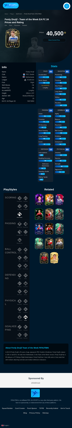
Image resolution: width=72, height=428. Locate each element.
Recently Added (52, 408)
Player (12, 14)
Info (6, 25)
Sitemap (45, 413)
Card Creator (20, 408)
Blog (25, 413)
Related (24, 25)
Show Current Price (54, 40)
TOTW (41, 408)
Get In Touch (65, 408)
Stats (10, 25)
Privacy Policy (34, 413)
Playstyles (17, 25)
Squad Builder (7, 408)
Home (6, 14)
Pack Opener (32, 408)
